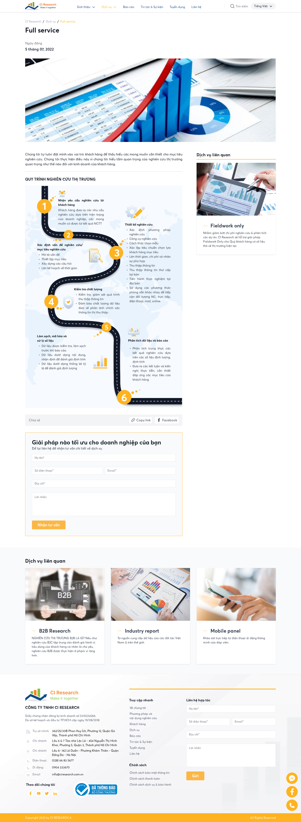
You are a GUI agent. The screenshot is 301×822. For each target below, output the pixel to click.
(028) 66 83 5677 (63, 760)
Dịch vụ (107, 7)
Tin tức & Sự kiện (152, 7)
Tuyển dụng (177, 7)
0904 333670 (61, 767)
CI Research (33, 21)
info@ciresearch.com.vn (67, 774)
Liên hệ (196, 7)
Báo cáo (128, 7)
